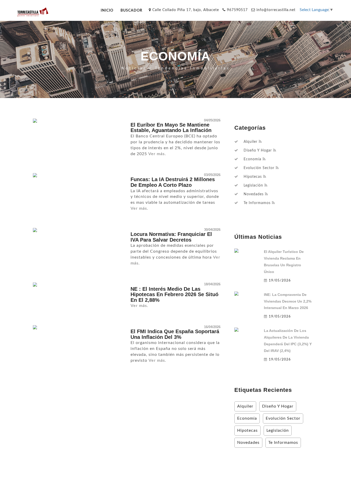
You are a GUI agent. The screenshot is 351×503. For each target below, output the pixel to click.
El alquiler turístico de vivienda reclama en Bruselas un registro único (284, 262)
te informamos (257, 203)
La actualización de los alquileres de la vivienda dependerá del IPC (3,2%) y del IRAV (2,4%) (288, 341)
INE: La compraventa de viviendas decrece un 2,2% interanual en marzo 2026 (287, 301)
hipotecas (253, 177)
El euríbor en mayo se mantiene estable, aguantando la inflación (171, 127)
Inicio (107, 10)
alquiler (250, 142)
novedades (254, 194)
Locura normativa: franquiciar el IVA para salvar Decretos (171, 237)
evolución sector (259, 168)
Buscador (131, 10)
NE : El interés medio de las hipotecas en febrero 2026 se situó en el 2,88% (174, 294)
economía (252, 159)
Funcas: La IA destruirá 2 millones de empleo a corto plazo (173, 182)
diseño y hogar (258, 150)
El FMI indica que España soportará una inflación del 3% (175, 334)
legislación (253, 185)
